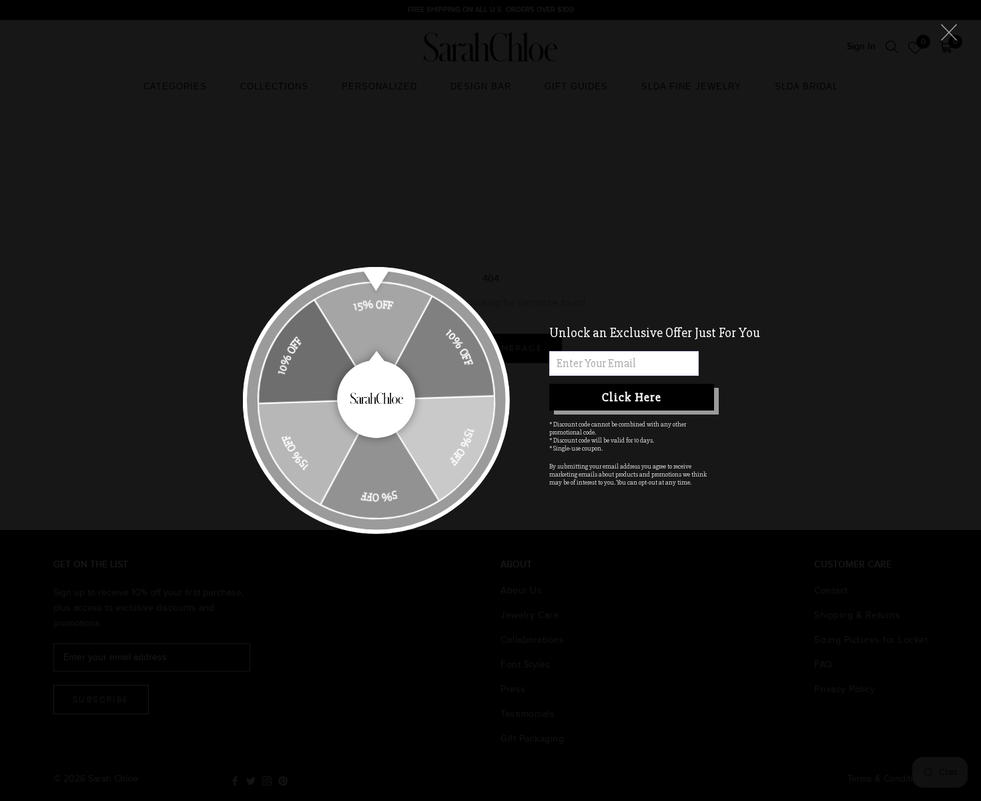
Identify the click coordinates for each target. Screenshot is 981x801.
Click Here (631, 397)
